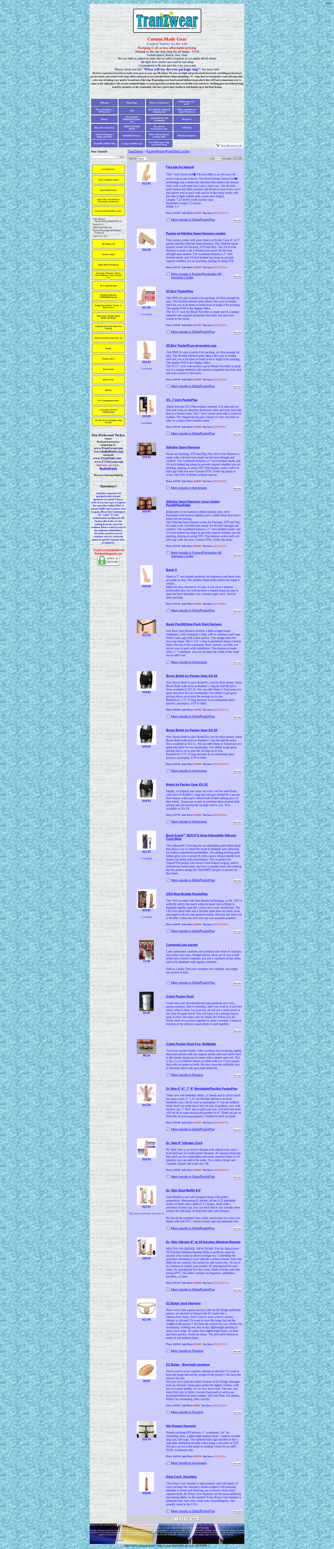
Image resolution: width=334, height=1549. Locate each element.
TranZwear (135, 151)
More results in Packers (187, 1075)
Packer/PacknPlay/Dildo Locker (168, 151)
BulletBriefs (108, 468)
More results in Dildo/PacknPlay (193, 219)
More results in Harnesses (189, 488)
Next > (194, 1518)
